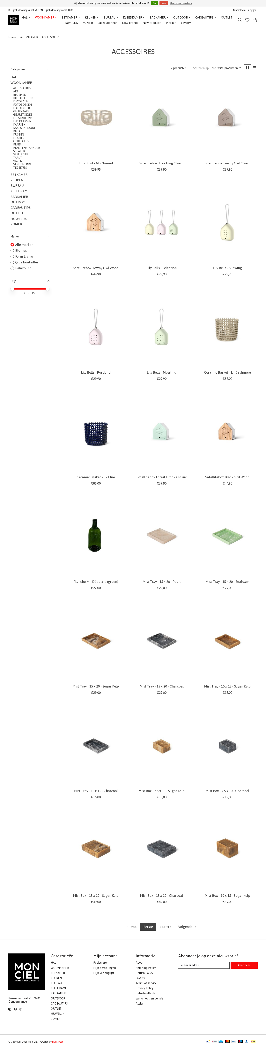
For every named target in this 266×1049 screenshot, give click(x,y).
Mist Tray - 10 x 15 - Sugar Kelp (227, 686)
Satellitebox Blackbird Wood (227, 477)
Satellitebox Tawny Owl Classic (227, 163)
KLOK (16, 131)
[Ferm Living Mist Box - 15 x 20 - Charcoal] (161, 850)
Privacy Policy (144, 988)
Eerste (148, 927)
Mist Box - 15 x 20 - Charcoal (161, 895)
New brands (130, 22)
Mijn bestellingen (104, 967)
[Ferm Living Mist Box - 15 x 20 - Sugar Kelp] (96, 850)
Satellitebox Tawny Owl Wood (96, 268)
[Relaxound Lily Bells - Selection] (161, 222)
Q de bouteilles (26, 262)
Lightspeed (57, 1041)
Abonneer (244, 965)
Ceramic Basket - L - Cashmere (227, 372)
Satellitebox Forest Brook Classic (162, 477)
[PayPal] (246, 1042)
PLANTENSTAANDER (26, 147)
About (140, 962)
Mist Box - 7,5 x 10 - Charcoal (227, 791)
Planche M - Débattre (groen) (95, 582)
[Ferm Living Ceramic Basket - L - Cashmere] (227, 327)
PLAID (17, 144)
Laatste (165, 927)
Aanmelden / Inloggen (244, 10)
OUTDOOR (19, 202)
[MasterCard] (227, 1042)
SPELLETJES (20, 154)
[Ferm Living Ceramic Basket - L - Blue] (96, 431)
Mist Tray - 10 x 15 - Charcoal (96, 791)
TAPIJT (17, 157)
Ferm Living (24, 256)
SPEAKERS (19, 151)
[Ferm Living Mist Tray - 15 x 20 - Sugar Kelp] (96, 641)
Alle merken (24, 245)
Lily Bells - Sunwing (227, 268)
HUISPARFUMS (23, 118)
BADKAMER (19, 197)
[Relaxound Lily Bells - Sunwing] (227, 222)
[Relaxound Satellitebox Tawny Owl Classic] (227, 118)
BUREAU (17, 186)
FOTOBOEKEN (22, 104)
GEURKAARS (21, 111)
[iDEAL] (253, 1042)
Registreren (100, 962)
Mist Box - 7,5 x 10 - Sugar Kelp (161, 791)
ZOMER (88, 22)
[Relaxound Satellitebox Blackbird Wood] (227, 431)
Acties (140, 1003)
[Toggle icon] (240, 20)
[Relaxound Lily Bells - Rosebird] (96, 327)
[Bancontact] (208, 1042)
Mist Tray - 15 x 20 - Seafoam (227, 582)
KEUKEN (17, 180)
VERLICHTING (22, 164)
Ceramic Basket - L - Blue (96, 477)
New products (152, 22)
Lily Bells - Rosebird (96, 372)
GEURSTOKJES (22, 114)
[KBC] (220, 1042)
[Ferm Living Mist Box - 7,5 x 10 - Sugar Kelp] (161, 745)
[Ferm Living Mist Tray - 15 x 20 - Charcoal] (161, 641)
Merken (171, 22)
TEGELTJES (20, 167)
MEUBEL (18, 137)
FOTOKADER (21, 108)
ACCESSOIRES (22, 88)
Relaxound (23, 268)
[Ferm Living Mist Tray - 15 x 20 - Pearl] (161, 536)
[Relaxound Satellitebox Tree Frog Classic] (161, 118)
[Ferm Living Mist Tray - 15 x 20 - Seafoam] (227, 536)
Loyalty (186, 22)
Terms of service (146, 983)
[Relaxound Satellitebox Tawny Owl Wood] (96, 222)
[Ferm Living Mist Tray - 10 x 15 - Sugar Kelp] (227, 641)
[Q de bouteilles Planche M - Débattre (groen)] (96, 536)
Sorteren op (201, 68)
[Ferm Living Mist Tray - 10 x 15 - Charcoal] (96, 745)
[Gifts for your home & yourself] (13, 20)
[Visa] (233, 1042)
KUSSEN (18, 134)
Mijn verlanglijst (103, 973)
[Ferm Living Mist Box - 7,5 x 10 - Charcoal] (227, 745)
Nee (164, 3)
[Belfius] (214, 1042)
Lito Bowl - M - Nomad (96, 163)
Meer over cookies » (181, 3)
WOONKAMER (29, 37)
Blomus (21, 251)
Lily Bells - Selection (161, 268)
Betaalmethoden (146, 993)
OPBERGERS (21, 141)
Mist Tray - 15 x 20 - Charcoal (162, 686)
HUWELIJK (70, 22)
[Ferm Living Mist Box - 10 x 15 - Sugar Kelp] (227, 850)
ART (15, 91)
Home (12, 37)
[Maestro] (240, 1042)
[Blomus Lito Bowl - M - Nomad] (96, 118)
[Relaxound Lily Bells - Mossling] (161, 327)
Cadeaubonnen (107, 22)
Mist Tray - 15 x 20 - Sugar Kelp (95, 686)
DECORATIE (20, 101)
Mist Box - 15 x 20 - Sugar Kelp (96, 895)
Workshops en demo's (149, 998)
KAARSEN (19, 124)
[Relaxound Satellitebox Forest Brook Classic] (161, 431)
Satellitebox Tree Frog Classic (161, 163)
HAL (14, 77)
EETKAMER (19, 175)
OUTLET (227, 17)
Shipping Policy (146, 967)
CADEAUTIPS (21, 208)
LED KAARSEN (22, 121)
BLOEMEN (19, 94)
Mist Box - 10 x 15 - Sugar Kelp (227, 895)
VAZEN (17, 161)
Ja (154, 3)
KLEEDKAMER (21, 191)
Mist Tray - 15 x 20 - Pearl (162, 582)
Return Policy (144, 973)
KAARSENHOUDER (25, 127)
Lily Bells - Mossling (161, 372)
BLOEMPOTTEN (23, 98)
